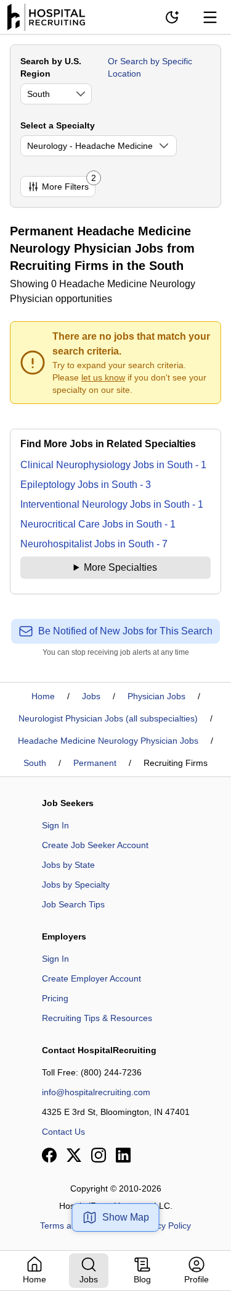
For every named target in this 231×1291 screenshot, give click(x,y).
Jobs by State (68, 865)
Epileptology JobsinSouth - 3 (85, 484)
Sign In (55, 825)
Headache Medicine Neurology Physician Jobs (108, 741)
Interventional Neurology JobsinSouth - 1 (111, 504)
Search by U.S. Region (50, 67)
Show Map (125, 1217)
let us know (103, 377)
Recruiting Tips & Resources (97, 1018)
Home (43, 696)
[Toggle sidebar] (210, 17)
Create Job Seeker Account (95, 845)
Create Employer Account (91, 978)
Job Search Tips (73, 904)
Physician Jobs (156, 696)
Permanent (94, 763)
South (34, 763)
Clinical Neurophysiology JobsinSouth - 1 (113, 465)
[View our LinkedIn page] (123, 1155)
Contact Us (63, 1132)
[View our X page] (74, 1155)
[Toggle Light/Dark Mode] (172, 17)
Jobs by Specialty (76, 884)
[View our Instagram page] (98, 1155)
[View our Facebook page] (49, 1155)
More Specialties (120, 567)
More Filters (68, 183)
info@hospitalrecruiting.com (96, 1092)
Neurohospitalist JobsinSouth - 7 (94, 544)
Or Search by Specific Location (150, 67)
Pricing (55, 998)
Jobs (91, 696)
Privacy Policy (164, 1225)
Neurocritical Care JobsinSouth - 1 (98, 524)
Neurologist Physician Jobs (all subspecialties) (108, 718)
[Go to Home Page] (46, 17)
